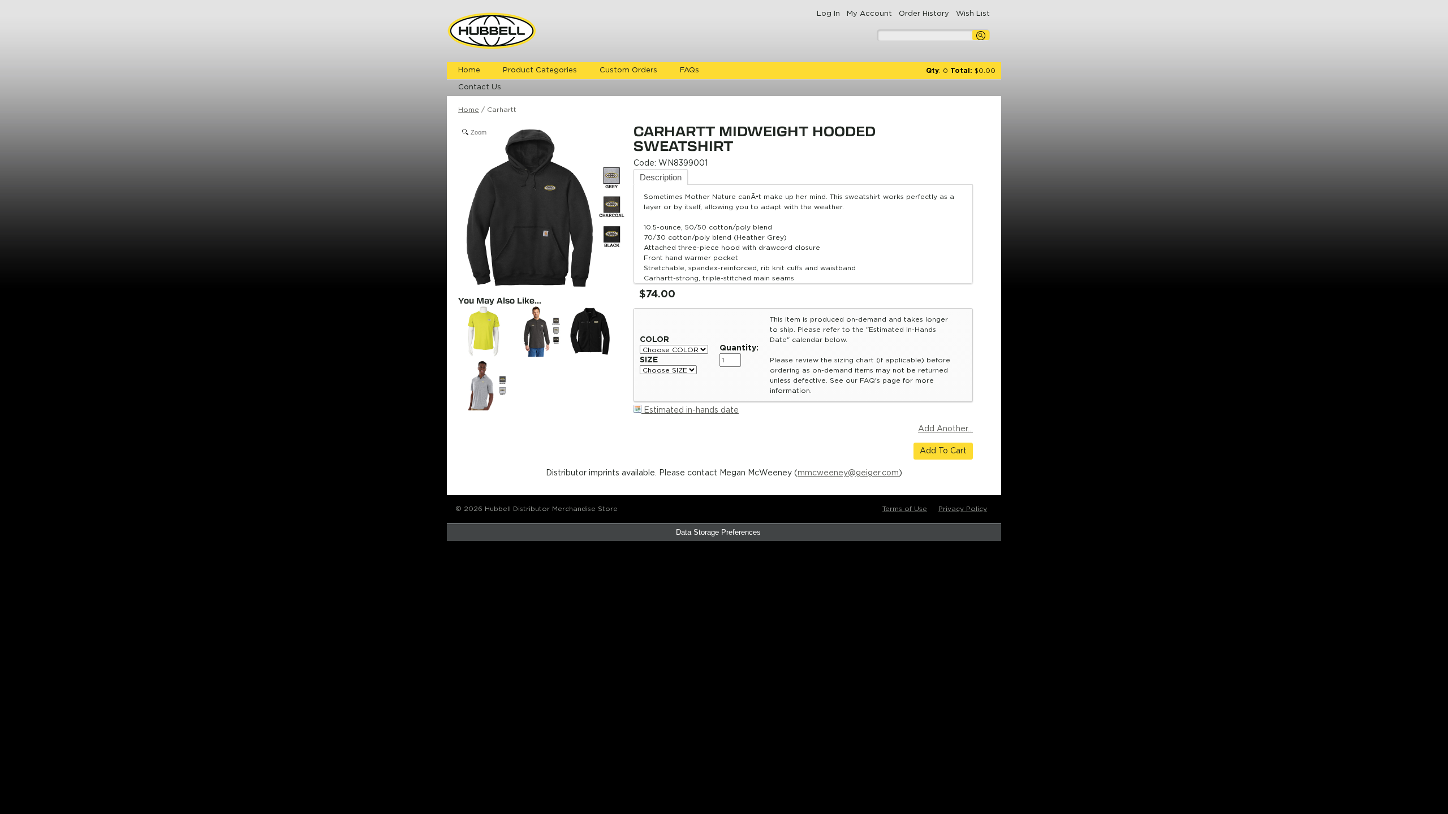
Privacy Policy (962, 508)
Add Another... (945, 429)
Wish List (973, 14)
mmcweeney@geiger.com (848, 473)
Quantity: (739, 348)
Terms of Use (904, 508)
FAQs (689, 70)
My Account (869, 14)
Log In (828, 14)
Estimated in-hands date (690, 410)
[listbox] (674, 349)
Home (469, 70)
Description (661, 177)
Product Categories (540, 70)
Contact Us (479, 87)
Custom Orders (628, 70)
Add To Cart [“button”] (943, 451)
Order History (924, 14)
